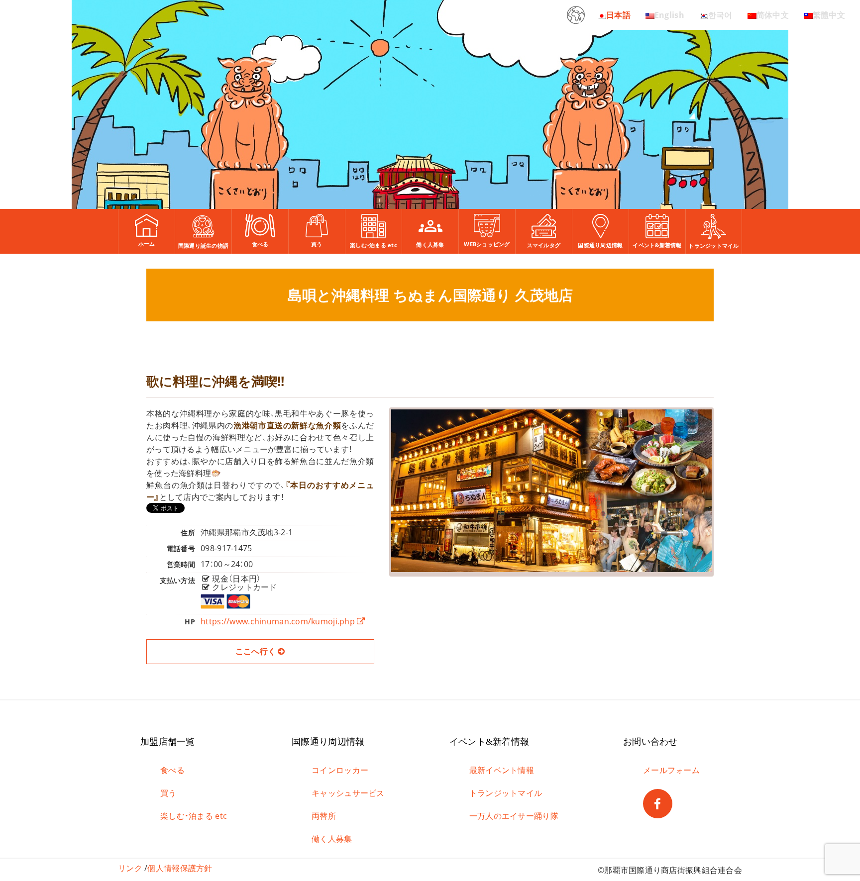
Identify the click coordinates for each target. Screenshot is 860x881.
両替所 (324, 815)
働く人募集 (332, 838)
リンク (130, 868)
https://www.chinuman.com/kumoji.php (279, 621)
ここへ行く (256, 651)
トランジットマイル (505, 792)
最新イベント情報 (501, 770)
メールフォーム (671, 770)
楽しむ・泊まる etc (193, 815)
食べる (172, 770)
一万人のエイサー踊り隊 (513, 815)
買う (168, 792)
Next (728, 485)
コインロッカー (340, 770)
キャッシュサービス (348, 792)
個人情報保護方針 (179, 868)
